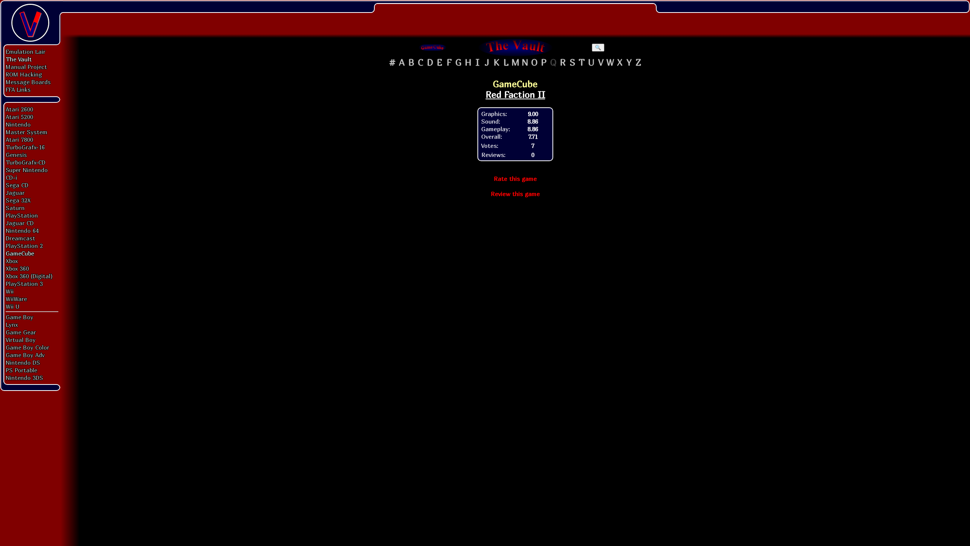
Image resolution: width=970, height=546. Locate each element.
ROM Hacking (24, 74)
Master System (26, 132)
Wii (10, 291)
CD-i (11, 177)
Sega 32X (18, 200)
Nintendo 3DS (24, 377)
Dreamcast (20, 238)
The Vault (19, 59)
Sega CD (17, 185)
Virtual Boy (21, 339)
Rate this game (515, 178)
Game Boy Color (27, 347)
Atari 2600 (19, 109)
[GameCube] (433, 47)
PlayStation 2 (24, 245)
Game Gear (21, 332)
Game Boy (19, 317)
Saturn (15, 207)
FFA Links (18, 89)
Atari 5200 (19, 116)
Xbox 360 (17, 268)
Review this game (515, 194)
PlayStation (22, 215)
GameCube (20, 253)
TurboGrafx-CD (25, 162)
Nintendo (18, 124)
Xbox (12, 260)
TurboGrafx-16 (25, 147)
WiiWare (16, 298)
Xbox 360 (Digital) (29, 276)
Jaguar (15, 192)
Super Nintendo (27, 169)
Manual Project (26, 66)
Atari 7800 (19, 139)
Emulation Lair (25, 51)
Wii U (12, 306)
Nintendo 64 (22, 230)
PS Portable (21, 370)
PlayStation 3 (24, 283)
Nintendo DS (23, 362)
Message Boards (28, 81)
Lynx (12, 324)
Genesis (16, 154)
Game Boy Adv (25, 354)
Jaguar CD (20, 223)
